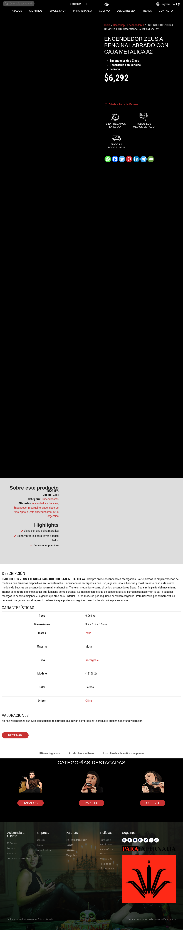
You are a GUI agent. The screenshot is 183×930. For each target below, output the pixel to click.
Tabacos (31, 803)
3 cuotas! (67, 4)
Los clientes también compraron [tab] (124, 753)
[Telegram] (143, 159)
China (88, 700)
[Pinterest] (129, 159)
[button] (16, 10)
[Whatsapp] (108, 159)
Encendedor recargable (27, 507)
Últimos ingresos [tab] (49, 753)
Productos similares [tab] (81, 753)
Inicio (107, 25)
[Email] (150, 159)
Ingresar (165, 4)
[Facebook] (115, 159)
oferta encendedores (39, 512)
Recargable (92, 660)
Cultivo (152, 803)
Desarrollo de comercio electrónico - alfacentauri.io (152, 919)
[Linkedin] (136, 159)
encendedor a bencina (45, 503)
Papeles (91, 803)
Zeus (88, 633)
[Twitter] (122, 159)
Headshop (119, 25)
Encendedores (135, 25)
